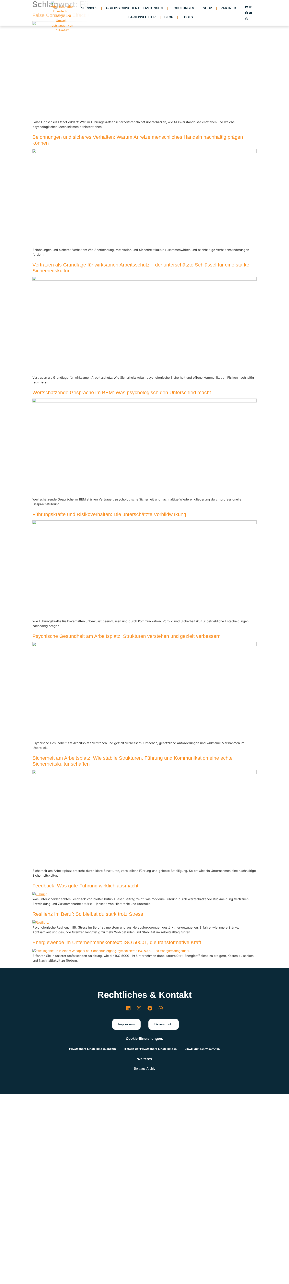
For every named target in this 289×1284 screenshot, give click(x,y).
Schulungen (182, 8)
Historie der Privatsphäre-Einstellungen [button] (150, 1048)
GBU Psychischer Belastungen (134, 8)
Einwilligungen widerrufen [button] (202, 1048)
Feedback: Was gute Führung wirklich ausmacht (85, 885)
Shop (207, 8)
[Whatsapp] (247, 19)
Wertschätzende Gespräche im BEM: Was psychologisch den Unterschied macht (121, 392)
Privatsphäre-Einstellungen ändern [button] (92, 1048)
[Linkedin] (247, 7)
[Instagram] (251, 7)
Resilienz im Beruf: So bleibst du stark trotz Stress (87, 914)
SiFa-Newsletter (140, 17)
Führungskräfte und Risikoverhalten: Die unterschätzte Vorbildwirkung (109, 514)
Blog (168, 17)
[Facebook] (247, 13)
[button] (126, 1024)
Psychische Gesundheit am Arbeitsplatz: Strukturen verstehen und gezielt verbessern (126, 636)
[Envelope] (251, 13)
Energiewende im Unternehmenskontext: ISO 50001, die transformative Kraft (116, 942)
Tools (187, 17)
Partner (228, 8)
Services (89, 8)
